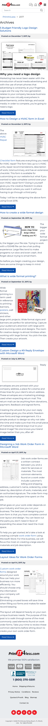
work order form (27, 535)
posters (4, 310)
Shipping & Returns (27, 686)
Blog (27, 697)
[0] (38, 4)
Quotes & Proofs (16, 697)
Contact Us (24, 703)
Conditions (26, 692)
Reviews (35, 692)
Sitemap (33, 697)
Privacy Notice (14, 692)
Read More (7, 113)
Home (15, 686)
